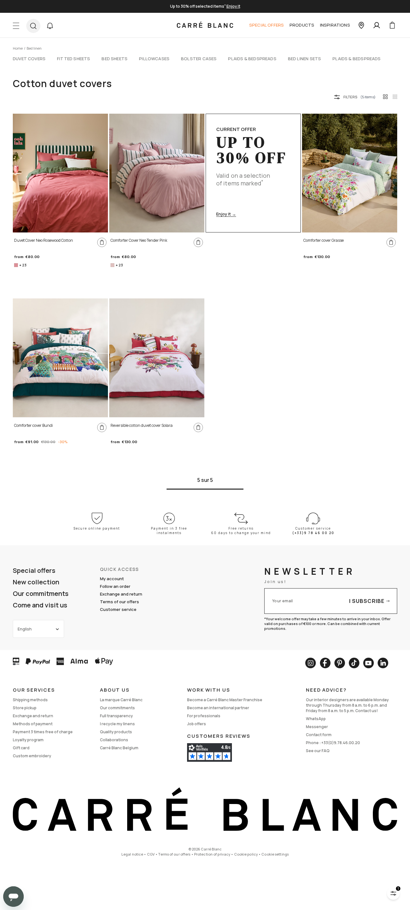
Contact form (319, 734)
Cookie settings (275, 854)
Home (18, 48)
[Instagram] (310, 663)
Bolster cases (199, 58)
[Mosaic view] (395, 96)
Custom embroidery (32, 756)
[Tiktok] (354, 663)
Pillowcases (154, 58)
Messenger (317, 726)
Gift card (21, 748)
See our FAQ (318, 750)
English (25, 629)
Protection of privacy (212, 854)
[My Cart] (392, 25)
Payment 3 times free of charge (43, 732)
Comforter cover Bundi (33, 425)
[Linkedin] (383, 663)
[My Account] (377, 25)
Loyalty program (28, 740)
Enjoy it (233, 6)
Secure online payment (97, 528)
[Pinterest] (339, 663)
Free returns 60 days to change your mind (241, 530)
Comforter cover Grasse (323, 240)
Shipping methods (30, 700)
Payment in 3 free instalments (169, 530)
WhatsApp (316, 718)
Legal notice (132, 854)
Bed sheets (114, 58)
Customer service (118, 609)
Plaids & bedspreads (252, 58)
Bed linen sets (304, 58)
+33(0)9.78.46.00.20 (340, 742)
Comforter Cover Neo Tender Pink (139, 240)
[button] (50, 26)
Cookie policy (246, 854)
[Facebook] (325, 663)
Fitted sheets (73, 58)
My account (112, 578)
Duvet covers (29, 58)
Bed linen (34, 48)
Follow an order (115, 586)
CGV (151, 854)
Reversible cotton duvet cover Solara (142, 425)
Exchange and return (121, 594)
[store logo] (205, 25)
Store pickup (25, 708)
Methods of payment (33, 724)
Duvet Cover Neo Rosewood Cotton (43, 240)
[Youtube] (368, 663)
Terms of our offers (119, 602)
